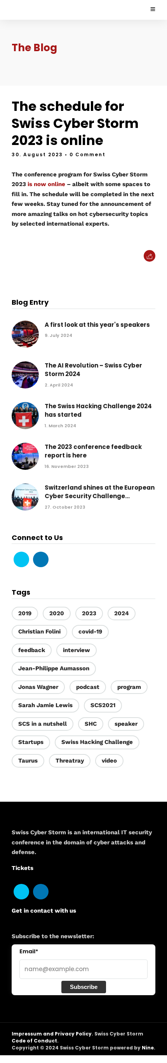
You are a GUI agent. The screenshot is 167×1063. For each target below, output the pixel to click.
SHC (91, 723)
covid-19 (90, 631)
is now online (46, 184)
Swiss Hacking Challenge (97, 742)
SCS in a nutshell (42, 723)
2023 (89, 613)
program (129, 686)
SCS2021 (102, 705)
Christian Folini (39, 631)
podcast (87, 686)
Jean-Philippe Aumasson (53, 668)
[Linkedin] (41, 559)
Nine (148, 1047)
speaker (126, 723)
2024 (121, 613)
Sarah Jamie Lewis (45, 705)
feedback (31, 650)
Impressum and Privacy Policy (52, 1033)
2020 (56, 613)
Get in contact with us (44, 910)
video (109, 760)
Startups (30, 742)
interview (76, 650)
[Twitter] (21, 559)
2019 (24, 613)
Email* (28, 951)
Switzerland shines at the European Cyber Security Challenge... (100, 491)
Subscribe (83, 987)
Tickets (22, 868)
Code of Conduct (34, 1040)
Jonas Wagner (38, 686)
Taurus (28, 760)
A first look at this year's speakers (97, 325)
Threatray (70, 760)
